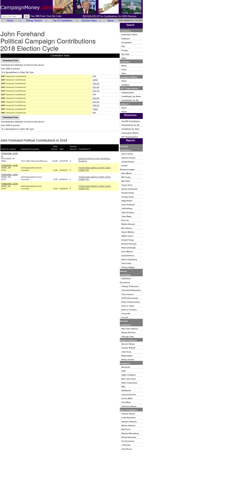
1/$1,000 (96, 87)
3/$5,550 (96, 105)
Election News (89, 20)
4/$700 (95, 80)
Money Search (34, 20)
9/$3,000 (96, 98)
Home (10, 20)
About (110, 20)
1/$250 (95, 109)
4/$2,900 (96, 102)
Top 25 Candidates (62, 20)
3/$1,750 (96, 91)
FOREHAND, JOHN (9, 165)
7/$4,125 (96, 83)
